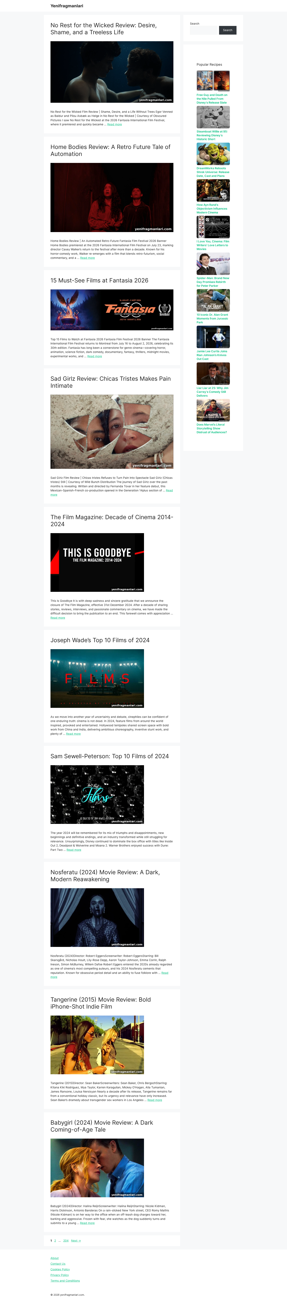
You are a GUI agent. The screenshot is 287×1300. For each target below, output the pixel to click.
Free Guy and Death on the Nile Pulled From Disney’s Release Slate (212, 98)
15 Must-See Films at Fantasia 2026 (99, 280)
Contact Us (57, 1263)
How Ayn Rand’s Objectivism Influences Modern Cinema (212, 208)
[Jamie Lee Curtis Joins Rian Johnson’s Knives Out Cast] (213, 337)
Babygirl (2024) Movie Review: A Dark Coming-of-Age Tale (101, 1126)
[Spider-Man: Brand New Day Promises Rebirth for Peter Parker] (213, 264)
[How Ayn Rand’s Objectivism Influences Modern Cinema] (213, 190)
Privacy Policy (59, 1275)
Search (194, 23)
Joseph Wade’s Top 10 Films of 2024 (100, 640)
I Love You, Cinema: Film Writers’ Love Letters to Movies (213, 245)
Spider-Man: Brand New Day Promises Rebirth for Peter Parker (213, 281)
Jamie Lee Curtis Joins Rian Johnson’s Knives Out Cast (212, 355)
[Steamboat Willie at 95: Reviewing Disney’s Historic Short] (213, 117)
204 (66, 1240)
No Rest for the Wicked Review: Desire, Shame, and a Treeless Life (103, 29)
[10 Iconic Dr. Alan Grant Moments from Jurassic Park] (213, 300)
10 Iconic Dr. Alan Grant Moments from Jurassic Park (212, 318)
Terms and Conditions (65, 1280)
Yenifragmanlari (66, 5)
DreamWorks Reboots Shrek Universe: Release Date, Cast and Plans (213, 172)
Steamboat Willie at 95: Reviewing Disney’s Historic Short (212, 135)
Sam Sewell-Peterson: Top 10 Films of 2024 (109, 756)
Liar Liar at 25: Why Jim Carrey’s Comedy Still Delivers (212, 391)
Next (76, 1240)
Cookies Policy (60, 1269)
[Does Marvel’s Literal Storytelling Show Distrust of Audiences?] (213, 410)
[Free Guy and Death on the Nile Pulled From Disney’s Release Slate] (213, 80)
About (54, 1258)
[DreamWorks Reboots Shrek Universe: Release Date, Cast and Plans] (213, 154)
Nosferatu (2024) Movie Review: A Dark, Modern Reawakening (105, 876)
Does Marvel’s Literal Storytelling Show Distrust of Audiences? (212, 428)
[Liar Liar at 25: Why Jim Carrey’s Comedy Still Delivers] (213, 373)
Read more (114, 124)
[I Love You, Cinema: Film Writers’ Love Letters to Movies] (213, 227)
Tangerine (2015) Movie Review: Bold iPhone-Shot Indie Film (100, 1003)
